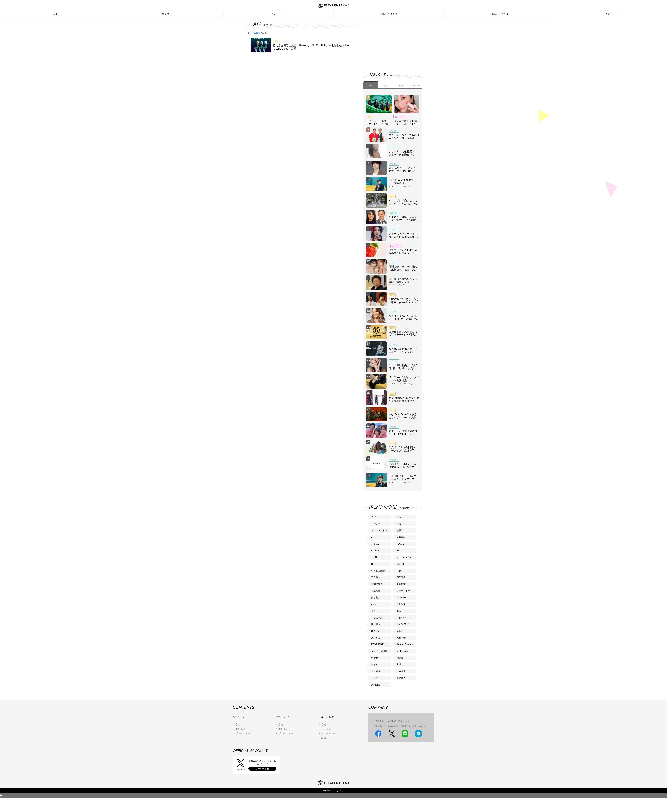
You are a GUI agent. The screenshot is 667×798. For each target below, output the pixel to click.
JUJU (374, 557)
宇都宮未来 (376, 617)
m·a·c (374, 604)
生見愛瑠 (375, 671)
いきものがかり (379, 570)
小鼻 (373, 611)
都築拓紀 (375, 590)
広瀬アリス (376, 584)
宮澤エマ (401, 664)
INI (398, 550)
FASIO (400, 517)
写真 (323, 738)
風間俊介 (375, 684)
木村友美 (375, 637)
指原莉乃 (375, 597)
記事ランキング (389, 14)
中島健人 (401, 678)
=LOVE (400, 543)
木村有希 (401, 637)
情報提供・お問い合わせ (413, 726)
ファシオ (375, 523)
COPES (375, 550)
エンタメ (167, 14)
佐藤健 (374, 657)
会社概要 (379, 721)
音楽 (55, 14)
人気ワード (611, 14)
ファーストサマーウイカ (406, 590)
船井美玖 (375, 624)
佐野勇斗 (401, 537)
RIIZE (374, 564)
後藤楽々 (401, 530)
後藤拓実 (401, 584)
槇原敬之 (401, 657)
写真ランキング (500, 14)
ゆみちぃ (401, 631)
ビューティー (278, 14)
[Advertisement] (389, 41)
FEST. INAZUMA (380, 644)
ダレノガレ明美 (379, 651)
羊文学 (374, 678)
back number (403, 651)
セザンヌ (401, 604)
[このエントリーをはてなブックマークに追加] (418, 733)
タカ (399, 523)
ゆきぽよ (375, 631)
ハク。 (400, 570)
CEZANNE (402, 597)
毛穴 (399, 611)
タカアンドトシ (379, 530)
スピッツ (375, 517)
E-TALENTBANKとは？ (399, 721)
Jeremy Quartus (405, 644)
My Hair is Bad (404, 557)
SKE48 (400, 564)
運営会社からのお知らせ (386, 726)
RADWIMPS (403, 624)
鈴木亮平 (401, 671)
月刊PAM (401, 617)
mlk (373, 537)
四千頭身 (401, 577)
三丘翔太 (375, 577)
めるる (374, 664)
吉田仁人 (375, 543)
